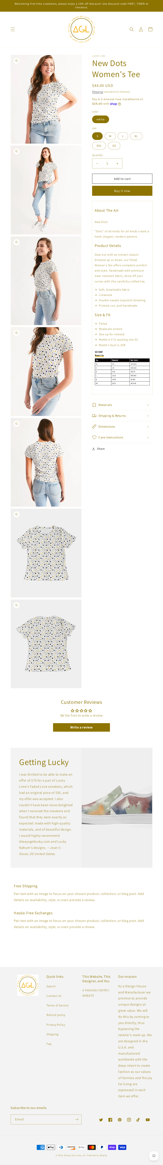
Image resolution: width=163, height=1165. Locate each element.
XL (136, 136)
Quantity (97, 155)
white (101, 119)
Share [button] (101, 449)
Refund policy (55, 1015)
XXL (99, 146)
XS (114, 146)
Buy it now (122, 191)
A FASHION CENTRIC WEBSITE (95, 992)
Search (51, 986)
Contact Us (54, 996)
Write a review (81, 727)
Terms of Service (57, 1005)
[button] (12, 29)
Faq (49, 1044)
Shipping (97, 91)
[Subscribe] (76, 1119)
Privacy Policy (55, 1025)
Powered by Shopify (97, 1155)
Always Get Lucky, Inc (75, 1155)
